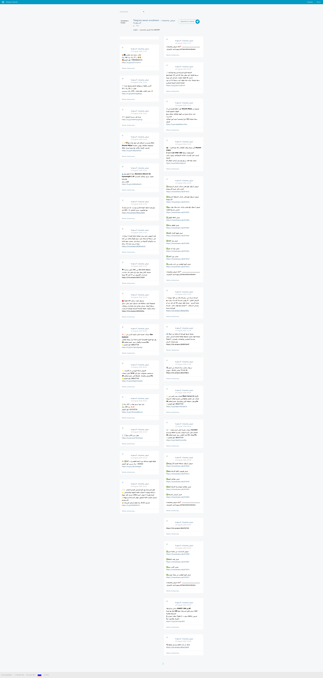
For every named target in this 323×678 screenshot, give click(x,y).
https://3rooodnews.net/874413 (177, 267)
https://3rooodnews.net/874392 (177, 236)
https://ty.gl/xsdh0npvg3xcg (132, 119)
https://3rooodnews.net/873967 (177, 562)
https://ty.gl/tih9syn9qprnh (176, 163)
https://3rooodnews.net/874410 (177, 259)
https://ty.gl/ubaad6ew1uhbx (176, 124)
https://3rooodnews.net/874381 (177, 489)
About (318, 2)
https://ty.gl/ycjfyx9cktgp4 (131, 466)
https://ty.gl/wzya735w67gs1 (132, 438)
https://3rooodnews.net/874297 (177, 212)
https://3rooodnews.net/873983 (177, 497)
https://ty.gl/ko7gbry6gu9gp (132, 347)
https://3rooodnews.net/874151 (177, 191)
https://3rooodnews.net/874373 (177, 474)
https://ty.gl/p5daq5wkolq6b (132, 381)
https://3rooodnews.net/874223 (177, 202)
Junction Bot (20, 675)
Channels (310, 2)
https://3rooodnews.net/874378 (177, 481)
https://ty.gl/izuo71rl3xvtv (131, 62)
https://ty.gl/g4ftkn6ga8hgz (132, 94)
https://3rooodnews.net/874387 (177, 228)
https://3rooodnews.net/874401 (177, 251)
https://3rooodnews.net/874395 (177, 243)
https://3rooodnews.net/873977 (177, 577)
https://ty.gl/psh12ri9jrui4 (175, 85)
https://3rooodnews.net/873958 (177, 554)
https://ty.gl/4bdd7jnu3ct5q (176, 440)
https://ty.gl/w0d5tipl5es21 (132, 184)
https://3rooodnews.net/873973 (177, 569)
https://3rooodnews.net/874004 (177, 466)
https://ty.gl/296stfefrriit (131, 505)
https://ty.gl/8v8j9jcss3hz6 (131, 150)
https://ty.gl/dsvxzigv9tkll (175, 621)
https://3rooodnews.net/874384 (177, 220)
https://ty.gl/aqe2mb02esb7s (176, 406)
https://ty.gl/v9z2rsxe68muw (132, 412)
